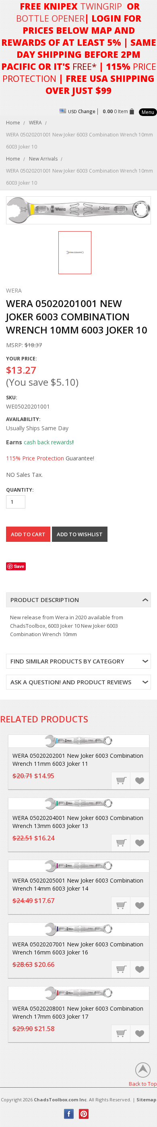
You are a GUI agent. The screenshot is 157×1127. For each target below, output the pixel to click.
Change (86, 111)
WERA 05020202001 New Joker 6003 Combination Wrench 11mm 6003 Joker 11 (77, 759)
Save (19, 566)
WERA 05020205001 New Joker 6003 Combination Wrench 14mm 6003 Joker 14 (77, 884)
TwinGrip (101, 6)
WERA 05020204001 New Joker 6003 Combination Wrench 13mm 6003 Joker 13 (77, 822)
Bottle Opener (50, 18)
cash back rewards (48, 442)
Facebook (69, 1114)
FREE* (84, 66)
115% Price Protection (35, 458)
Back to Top (143, 1083)
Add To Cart (121, 780)
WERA (35, 122)
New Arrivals (43, 158)
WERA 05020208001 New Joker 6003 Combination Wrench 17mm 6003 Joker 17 (77, 1012)
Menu (148, 112)
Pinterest (84, 1114)
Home (13, 122)
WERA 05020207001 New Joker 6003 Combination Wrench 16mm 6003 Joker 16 (77, 948)
